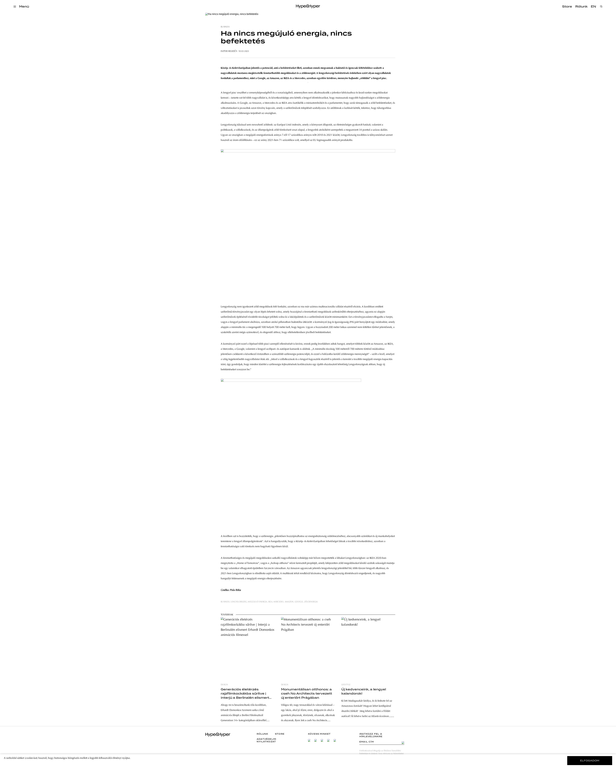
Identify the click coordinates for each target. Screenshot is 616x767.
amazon (289, 602)
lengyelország (239, 602)
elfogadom (589, 760)
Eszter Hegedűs (229, 51)
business (225, 27)
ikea (270, 602)
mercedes (278, 602)
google (299, 602)
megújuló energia (257, 602)
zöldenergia (311, 602)
